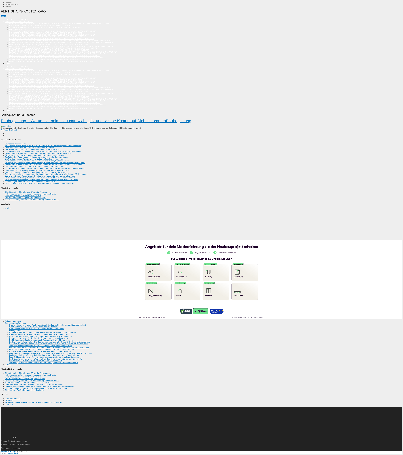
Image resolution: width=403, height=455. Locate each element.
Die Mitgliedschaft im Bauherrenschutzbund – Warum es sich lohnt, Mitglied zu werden (51, 39)
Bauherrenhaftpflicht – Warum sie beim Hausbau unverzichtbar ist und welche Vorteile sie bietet (57, 54)
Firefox (14, 437)
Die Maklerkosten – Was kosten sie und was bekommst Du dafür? (40, 25)
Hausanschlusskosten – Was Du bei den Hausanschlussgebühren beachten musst (49, 50)
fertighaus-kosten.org (23, 11)
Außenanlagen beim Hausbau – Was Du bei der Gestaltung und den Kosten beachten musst (53, 61)
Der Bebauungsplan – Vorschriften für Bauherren (23, 196)
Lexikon (8, 63)
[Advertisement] (64, 225)
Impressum (8, 6)
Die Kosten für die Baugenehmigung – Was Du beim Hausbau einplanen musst (45, 33)
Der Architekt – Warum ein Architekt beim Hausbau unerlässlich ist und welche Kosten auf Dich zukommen (61, 42)
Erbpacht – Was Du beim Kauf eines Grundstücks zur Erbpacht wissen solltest (34, 384)
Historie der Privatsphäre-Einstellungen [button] (15, 444)
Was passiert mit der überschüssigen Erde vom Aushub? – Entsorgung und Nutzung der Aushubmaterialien (61, 46)
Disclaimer (8, 2)
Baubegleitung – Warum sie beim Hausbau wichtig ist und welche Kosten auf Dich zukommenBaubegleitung (60, 41)
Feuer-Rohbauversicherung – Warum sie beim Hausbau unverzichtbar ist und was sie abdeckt (54, 56)
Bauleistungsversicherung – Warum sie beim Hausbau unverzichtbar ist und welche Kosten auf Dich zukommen (63, 52)
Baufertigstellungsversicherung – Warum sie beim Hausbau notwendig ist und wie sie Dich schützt (57, 58)
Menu (3, 16)
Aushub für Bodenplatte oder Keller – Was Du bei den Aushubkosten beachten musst (50, 44)
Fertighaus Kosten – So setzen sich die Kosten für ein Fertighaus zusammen (33, 402)
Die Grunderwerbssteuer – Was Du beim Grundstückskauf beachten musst (45, 27)
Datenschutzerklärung (11, 4)
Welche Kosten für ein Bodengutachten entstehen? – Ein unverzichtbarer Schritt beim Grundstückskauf (43, 151)
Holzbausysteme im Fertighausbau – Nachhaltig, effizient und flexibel (30, 194)
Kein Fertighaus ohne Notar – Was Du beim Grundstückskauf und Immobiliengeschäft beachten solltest (59, 24)
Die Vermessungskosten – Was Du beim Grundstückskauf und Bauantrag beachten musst (52, 31)
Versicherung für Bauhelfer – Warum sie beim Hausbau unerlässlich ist (44, 59)
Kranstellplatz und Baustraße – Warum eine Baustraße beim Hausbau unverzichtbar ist (53, 48)
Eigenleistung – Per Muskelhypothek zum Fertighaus (24, 390)
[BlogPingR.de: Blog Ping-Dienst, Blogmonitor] (5, 437)
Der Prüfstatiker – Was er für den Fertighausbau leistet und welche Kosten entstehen (52, 35)
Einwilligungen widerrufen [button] (10, 448)
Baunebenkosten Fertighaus (19, 22)
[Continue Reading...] (9, 130)
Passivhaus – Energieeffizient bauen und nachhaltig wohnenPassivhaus (32, 199)
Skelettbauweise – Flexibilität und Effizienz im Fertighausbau (27, 192)
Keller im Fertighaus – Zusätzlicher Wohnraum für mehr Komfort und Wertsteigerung (36, 388)
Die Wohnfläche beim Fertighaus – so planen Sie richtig (25, 198)
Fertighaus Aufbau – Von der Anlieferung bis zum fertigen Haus (28, 382)
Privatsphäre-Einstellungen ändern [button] (14, 441)
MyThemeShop (13, 453)
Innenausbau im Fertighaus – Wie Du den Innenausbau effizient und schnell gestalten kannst (39, 386)
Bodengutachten (17, 29)
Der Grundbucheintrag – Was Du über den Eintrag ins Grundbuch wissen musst (47, 37)
